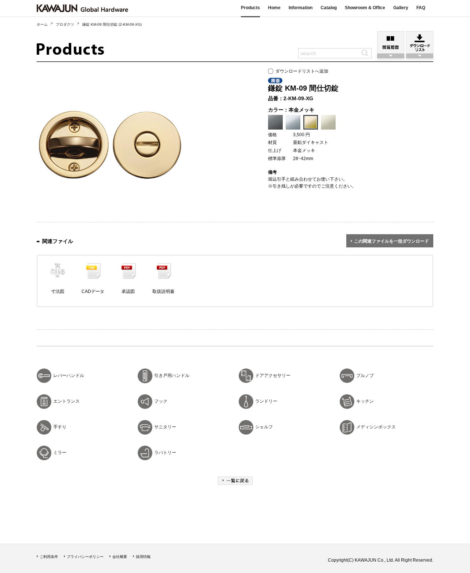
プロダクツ (65, 24)
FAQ (420, 7)
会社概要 (119, 557)
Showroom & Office (365, 7)
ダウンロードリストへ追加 (300, 71)
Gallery (400, 7)
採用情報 (143, 557)
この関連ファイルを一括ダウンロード (391, 241)
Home (274, 7)
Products (250, 7)
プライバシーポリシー (85, 557)
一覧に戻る (235, 480)
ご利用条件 (49, 557)
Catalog (329, 7)
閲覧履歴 (390, 42)
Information (300, 7)
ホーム (42, 24)
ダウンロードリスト (419, 42)
